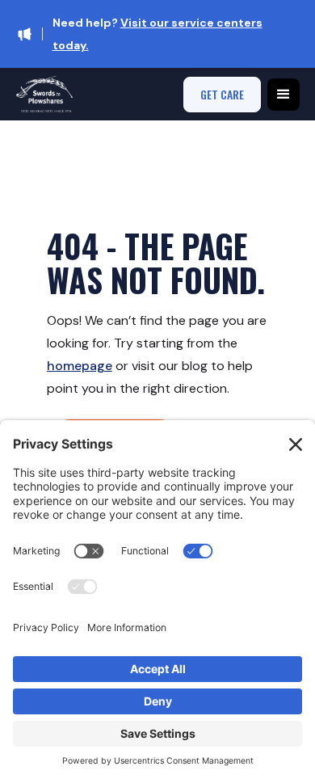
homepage (79, 365)
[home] (44, 94)
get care (222, 94)
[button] (283, 94)
